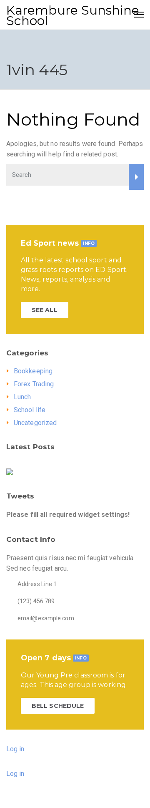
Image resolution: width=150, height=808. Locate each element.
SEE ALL (45, 310)
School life (29, 410)
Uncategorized (35, 423)
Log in (15, 749)
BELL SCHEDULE (58, 706)
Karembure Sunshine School (72, 15)
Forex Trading (34, 384)
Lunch (22, 397)
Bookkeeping (33, 371)
